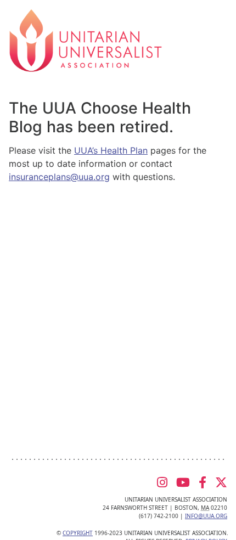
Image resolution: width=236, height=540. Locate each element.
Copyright (78, 533)
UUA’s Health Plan (111, 150)
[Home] (85, 39)
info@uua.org (206, 516)
